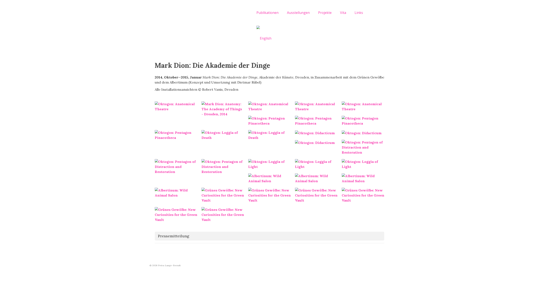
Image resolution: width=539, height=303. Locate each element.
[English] (264, 38)
